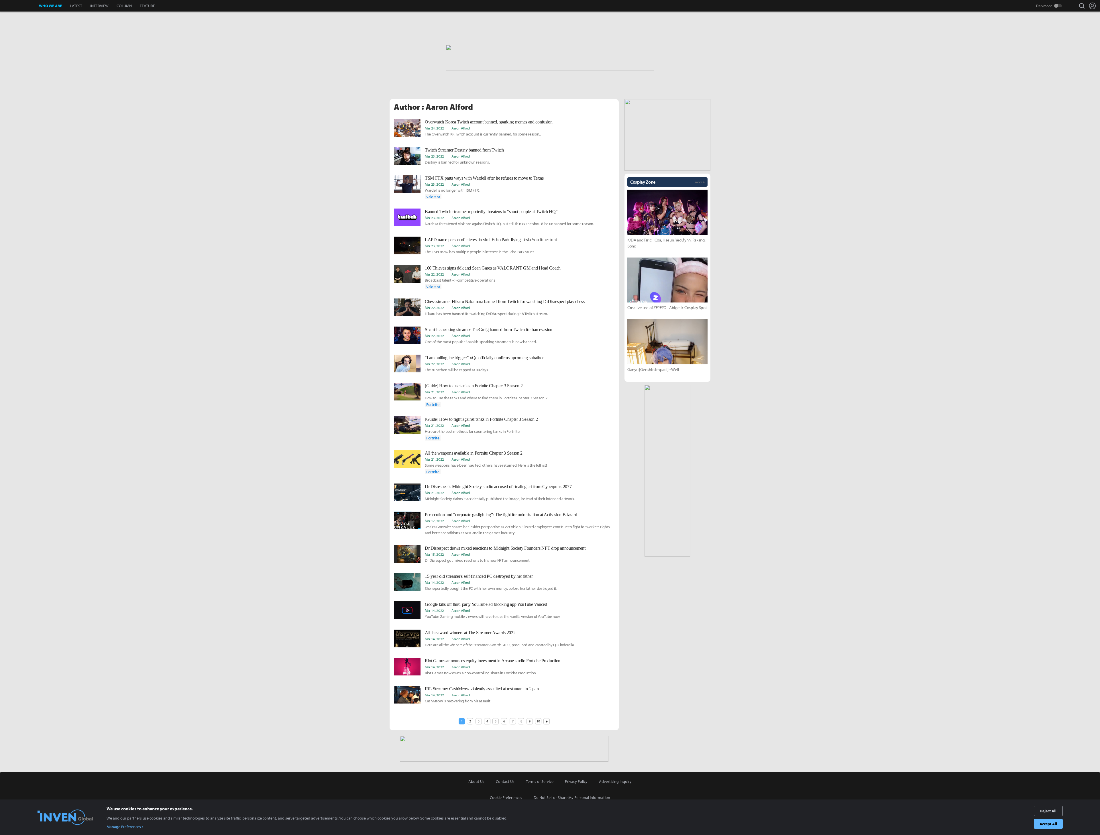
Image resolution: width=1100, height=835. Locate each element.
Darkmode (1044, 5)
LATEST (76, 5)
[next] (546, 721)
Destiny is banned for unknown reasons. (457, 162)
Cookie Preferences (506, 797)
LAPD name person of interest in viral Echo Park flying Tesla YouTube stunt (491, 239)
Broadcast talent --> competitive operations (460, 280)
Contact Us (505, 781)
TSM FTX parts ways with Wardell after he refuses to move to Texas (484, 178)
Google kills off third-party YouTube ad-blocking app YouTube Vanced (486, 604)
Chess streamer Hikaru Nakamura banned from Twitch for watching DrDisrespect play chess (504, 301)
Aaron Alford (460, 128)
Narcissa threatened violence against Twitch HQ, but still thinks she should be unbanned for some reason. (509, 223)
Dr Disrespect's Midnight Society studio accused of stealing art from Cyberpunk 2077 (498, 486)
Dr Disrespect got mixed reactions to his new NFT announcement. (477, 560)
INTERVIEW (99, 5)
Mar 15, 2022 (434, 554)
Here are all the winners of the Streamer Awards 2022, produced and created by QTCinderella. (500, 644)
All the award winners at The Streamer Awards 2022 (470, 632)
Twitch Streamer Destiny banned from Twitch (464, 150)
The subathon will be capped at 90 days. (457, 369)
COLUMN (124, 5)
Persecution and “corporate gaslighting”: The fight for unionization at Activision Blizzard (501, 514)
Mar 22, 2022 (434, 274)
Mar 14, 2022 (434, 582)
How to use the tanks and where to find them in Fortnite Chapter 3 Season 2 (486, 397)
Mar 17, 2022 (434, 520)
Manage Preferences (124, 826)
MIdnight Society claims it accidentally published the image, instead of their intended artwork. (500, 498)
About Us (476, 781)
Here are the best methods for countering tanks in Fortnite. (472, 431)
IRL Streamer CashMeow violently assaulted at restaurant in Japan (482, 688)
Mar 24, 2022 (434, 128)
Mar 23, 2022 (434, 156)
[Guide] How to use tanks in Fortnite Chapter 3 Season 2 (473, 385)
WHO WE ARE (50, 5)
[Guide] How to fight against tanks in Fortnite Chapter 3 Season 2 (481, 419)
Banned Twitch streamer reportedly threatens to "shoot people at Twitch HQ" (491, 211)
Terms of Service (539, 781)
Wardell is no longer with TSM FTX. (452, 190)
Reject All (1048, 811)
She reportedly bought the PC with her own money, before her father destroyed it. (491, 588)
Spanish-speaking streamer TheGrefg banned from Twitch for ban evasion (488, 329)
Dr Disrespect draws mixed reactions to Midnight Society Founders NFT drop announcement (505, 548)
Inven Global (19, 5)
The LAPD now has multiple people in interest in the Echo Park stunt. (480, 251)
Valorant (433, 196)
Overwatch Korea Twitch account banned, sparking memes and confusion (489, 121)
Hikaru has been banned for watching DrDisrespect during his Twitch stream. (486, 313)
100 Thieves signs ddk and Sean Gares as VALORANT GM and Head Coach (493, 268)
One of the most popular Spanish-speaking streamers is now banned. (481, 341)
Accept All (1048, 823)
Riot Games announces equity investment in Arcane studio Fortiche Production (492, 660)
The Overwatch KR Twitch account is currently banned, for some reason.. (483, 134)
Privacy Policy (576, 781)
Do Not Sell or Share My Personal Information (572, 797)
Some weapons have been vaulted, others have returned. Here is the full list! (486, 465)
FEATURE (147, 5)
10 (538, 721)
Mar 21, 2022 (434, 392)
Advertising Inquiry (615, 781)
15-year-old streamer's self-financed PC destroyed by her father (479, 576)
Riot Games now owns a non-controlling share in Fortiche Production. (481, 672)
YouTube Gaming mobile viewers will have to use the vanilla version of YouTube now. (492, 616)
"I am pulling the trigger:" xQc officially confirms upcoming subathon (485, 357)
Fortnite (432, 404)
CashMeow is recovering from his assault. (458, 701)
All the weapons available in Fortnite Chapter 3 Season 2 (473, 453)
